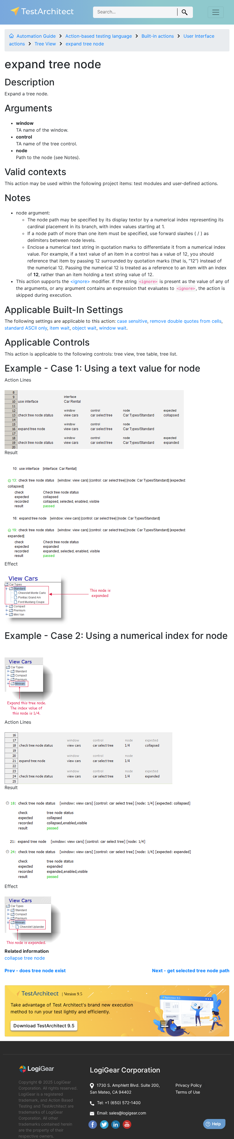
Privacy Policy (188, 1085)
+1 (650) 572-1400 (123, 1102)
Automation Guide (36, 36)
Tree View (45, 44)
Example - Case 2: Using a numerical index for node (116, 635)
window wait (112, 328)
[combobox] (143, 12)
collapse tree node (25, 958)
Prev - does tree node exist (35, 970)
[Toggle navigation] (216, 12)
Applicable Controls (47, 342)
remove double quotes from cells (185, 321)
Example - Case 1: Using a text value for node (102, 368)
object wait (84, 328)
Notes (18, 197)
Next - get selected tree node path (190, 970)
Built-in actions (158, 36)
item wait (60, 328)
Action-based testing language (98, 36)
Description (30, 82)
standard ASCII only (26, 328)
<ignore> (80, 281)
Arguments (28, 108)
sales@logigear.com (127, 1112)
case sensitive (132, 321)
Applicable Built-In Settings (64, 309)
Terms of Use (187, 1092)
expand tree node (85, 44)
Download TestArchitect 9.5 (43, 1025)
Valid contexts (35, 171)
